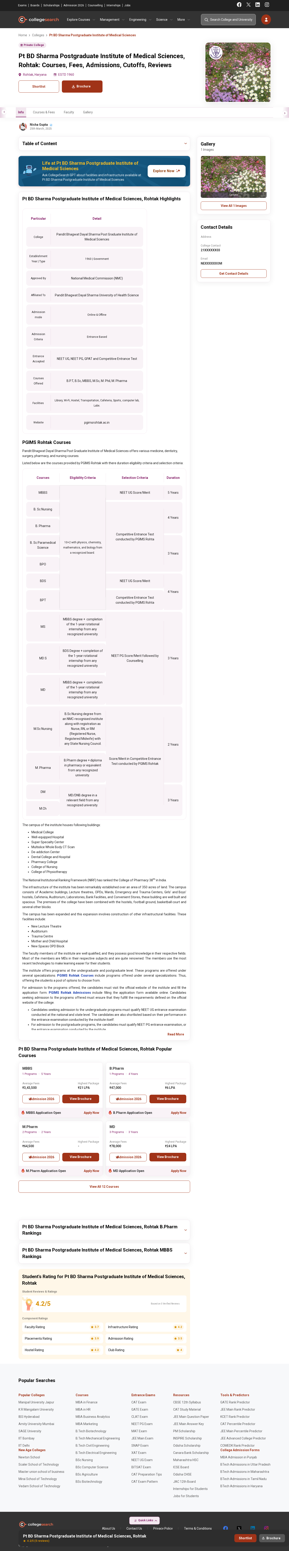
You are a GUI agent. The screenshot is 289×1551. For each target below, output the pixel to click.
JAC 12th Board (184, 1481)
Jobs (127, 5)
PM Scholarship (184, 1431)
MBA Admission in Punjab (238, 1457)
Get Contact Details (233, 273)
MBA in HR (83, 1409)
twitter (238, 1528)
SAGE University (30, 1431)
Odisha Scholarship (186, 1445)
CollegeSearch (38, 19)
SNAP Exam (140, 1445)
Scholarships (51, 5)
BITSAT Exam (141, 1467)
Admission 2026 (73, 5)
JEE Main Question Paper (191, 1417)
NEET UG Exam (142, 1460)
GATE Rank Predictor (235, 1402)
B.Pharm (117, 1068)
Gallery (88, 112)
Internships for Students (190, 1489)
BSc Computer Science (92, 1467)
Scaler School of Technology (39, 1464)
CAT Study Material (187, 1409)
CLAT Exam (139, 1417)
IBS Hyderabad (29, 1417)
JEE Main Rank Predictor (237, 1409)
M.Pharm (30, 1127)
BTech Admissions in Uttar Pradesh (245, 1464)
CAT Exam (138, 1402)
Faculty (69, 112)
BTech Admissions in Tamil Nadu (243, 1479)
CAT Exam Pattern (144, 1481)
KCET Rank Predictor (235, 1417)
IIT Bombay (27, 1438)
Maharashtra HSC (185, 1460)
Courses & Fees (44, 112)
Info (21, 112)
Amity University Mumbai (36, 1424)
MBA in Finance (87, 1402)
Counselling (95, 5)
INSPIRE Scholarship (187, 1438)
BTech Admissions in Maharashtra (244, 1471)
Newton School (29, 1457)
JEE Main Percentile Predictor (241, 1431)
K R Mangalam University (36, 1409)
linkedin (252, 1528)
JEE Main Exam (142, 1438)
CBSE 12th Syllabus (187, 1402)
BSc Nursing (84, 1460)
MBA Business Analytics (93, 1417)
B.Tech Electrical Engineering (96, 1453)
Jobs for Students (186, 1496)
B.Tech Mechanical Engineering (98, 1438)
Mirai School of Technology (38, 1479)
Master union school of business (41, 1471)
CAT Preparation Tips (146, 1474)
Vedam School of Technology (39, 1486)
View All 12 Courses (104, 1186)
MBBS (27, 1068)
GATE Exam (139, 1409)
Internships (114, 5)
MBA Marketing (87, 1424)
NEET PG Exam (142, 1424)
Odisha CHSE (182, 1474)
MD (112, 1127)
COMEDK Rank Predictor (237, 1445)
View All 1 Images (234, 206)
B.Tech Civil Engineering (92, 1445)
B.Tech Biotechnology (91, 1431)
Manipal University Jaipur (36, 1402)
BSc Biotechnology (89, 1481)
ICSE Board (181, 1467)
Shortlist (38, 86)
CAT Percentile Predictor (237, 1424)
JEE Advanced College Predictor (243, 1438)
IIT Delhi (24, 1445)
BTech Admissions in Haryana (241, 1486)
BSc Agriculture (87, 1474)
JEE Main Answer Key (188, 1424)
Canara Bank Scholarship (191, 1453)
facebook (225, 1528)
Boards (35, 5)
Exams (22, 5)
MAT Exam (139, 1431)
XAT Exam (138, 1453)
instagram (265, 1528)
